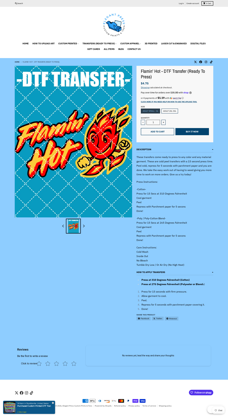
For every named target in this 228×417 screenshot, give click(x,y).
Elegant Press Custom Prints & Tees (77, 406)
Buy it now (192, 131)
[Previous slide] (63, 226)
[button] (175, 98)
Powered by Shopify (103, 406)
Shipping (145, 87)
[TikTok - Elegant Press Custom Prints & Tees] (211, 62)
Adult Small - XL (150, 111)
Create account (192, 3)
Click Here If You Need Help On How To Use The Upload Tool (169, 102)
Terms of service (149, 406)
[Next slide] (83, 226)
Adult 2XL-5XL (169, 111)
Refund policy (120, 406)
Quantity (145, 118)
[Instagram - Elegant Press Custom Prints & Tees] (206, 62)
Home (17, 62)
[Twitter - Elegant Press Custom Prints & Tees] (195, 62)
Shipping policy (165, 406)
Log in (181, 3)
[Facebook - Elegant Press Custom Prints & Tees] (201, 62)
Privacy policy (134, 406)
